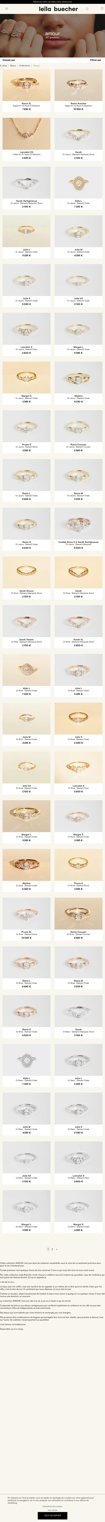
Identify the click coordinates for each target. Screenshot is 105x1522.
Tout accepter (52, 1515)
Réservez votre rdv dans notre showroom (52, 2)
